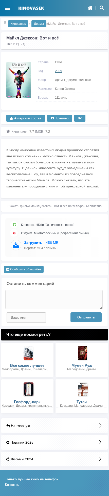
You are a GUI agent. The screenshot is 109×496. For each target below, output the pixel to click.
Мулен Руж (81, 365)
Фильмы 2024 (21, 459)
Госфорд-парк (27, 402)
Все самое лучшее (27, 365)
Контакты (12, 485)
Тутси (82, 402)
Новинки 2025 (21, 442)
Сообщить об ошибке (25, 269)
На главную (20, 426)
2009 (58, 71)
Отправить (86, 317)
